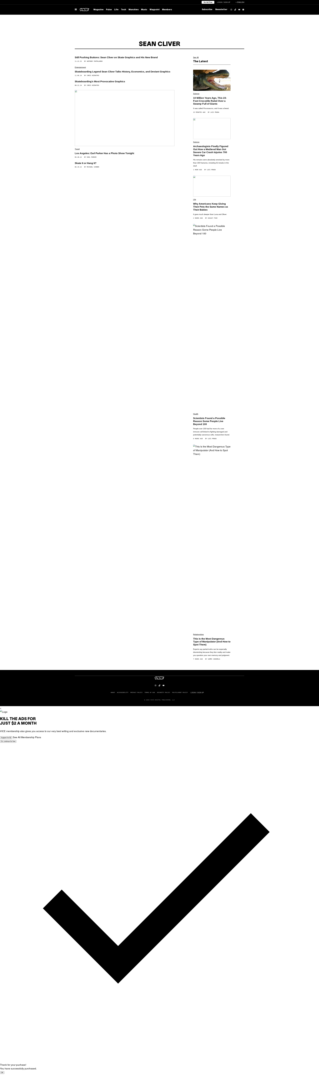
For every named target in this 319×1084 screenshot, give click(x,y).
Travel (77, 149)
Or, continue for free (8, 741)
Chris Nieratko (93, 75)
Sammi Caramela (214, 659)
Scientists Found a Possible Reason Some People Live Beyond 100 (209, 421)
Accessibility (122, 692)
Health (195, 414)
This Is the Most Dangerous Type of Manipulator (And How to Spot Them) (212, 641)
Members (167, 10)
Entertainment (80, 67)
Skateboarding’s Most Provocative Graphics (100, 81)
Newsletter (221, 9)
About (113, 692)
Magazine (98, 10)
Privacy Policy (136, 692)
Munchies (134, 10)
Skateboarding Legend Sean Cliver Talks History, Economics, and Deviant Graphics (122, 71)
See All (196, 57)
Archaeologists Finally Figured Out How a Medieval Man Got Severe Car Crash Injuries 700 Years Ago (210, 150)
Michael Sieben (93, 167)
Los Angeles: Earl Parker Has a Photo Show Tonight (104, 153)
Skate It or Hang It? (85, 163)
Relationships (198, 634)
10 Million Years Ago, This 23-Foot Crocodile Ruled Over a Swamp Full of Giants (210, 101)
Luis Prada (214, 112)
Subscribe (207, 9)
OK (2, 1073)
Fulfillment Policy (180, 692)
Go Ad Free (208, 2)
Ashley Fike (212, 218)
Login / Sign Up (223, 2)
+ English (240, 2)
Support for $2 (6, 738)
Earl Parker (91, 157)
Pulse (109, 10)
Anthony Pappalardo (95, 61)
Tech (123, 10)
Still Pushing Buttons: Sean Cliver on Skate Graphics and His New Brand (116, 57)
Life (116, 10)
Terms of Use (150, 692)
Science (196, 94)
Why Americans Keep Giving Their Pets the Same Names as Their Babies (210, 206)
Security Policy (163, 692)
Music (144, 10)
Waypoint (155, 10)
